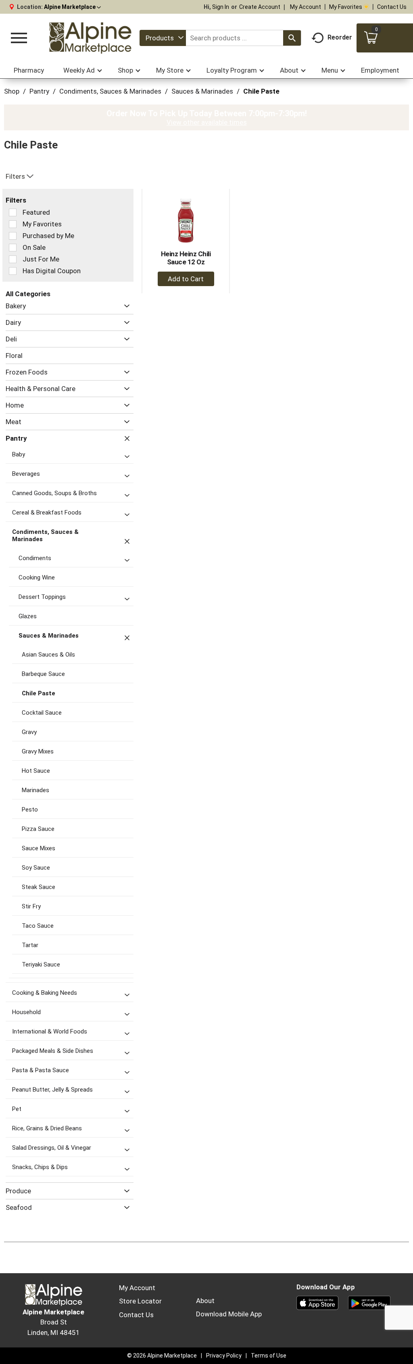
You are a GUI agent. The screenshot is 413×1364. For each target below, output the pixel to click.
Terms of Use (268, 1355)
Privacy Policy (224, 1355)
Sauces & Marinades (202, 91)
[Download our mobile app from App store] (317, 1302)
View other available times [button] (207, 122)
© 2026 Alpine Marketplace (162, 1355)
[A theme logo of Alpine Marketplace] (90, 38)
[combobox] (163, 38)
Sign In (220, 7)
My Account (305, 7)
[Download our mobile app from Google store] (369, 1302)
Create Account (259, 7)
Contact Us (392, 7)
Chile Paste (261, 91)
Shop (11, 91)
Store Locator (140, 1301)
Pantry (39, 91)
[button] (72, 7)
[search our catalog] (292, 38)
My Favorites (345, 7)
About (205, 1301)
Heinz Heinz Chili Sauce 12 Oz (186, 258)
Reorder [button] (339, 37)
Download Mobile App (229, 1314)
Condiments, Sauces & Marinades (110, 91)
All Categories (28, 294)
